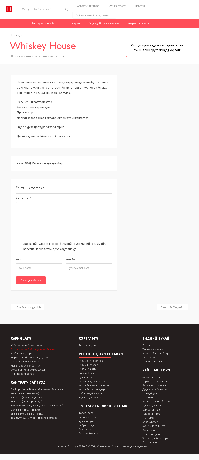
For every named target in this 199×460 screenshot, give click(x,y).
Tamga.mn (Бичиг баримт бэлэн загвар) (34, 417)
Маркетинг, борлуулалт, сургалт (30, 357)
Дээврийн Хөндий (171, 307)
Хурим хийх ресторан (91, 360)
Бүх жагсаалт (117, 6)
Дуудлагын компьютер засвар (28, 369)
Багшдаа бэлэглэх (89, 433)
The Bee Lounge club (29, 307)
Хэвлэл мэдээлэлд (152, 349)
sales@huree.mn (153, 361)
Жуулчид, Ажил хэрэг (91, 397)
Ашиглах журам (87, 345)
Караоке (147, 397)
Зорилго (147, 345)
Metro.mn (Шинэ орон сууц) (26, 401)
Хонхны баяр (86, 373)
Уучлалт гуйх (86, 421)
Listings (16, 35)
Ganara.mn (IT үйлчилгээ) (25, 409)
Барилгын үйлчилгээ (154, 381)
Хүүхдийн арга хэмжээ (104, 23)
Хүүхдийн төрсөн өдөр (92, 389)
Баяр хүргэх (86, 429)
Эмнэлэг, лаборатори (155, 438)
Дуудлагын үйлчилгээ (155, 389)
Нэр (19, 259)
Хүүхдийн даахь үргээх (92, 381)
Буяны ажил (86, 377)
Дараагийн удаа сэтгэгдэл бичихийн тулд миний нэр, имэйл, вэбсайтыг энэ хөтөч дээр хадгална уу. (64, 246)
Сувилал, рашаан (152, 405)
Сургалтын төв (151, 409)
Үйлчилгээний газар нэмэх (93, 15)
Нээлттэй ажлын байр (155, 353)
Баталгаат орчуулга (154, 385)
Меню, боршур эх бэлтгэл (26, 365)
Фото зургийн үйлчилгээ (25, 361)
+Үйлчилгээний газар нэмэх (27, 345)
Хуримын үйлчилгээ (154, 426)
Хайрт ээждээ (87, 425)
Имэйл (71, 259)
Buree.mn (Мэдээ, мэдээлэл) (27, 397)
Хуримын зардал (88, 365)
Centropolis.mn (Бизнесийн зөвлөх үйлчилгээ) (37, 389)
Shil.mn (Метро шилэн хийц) (27, 413)
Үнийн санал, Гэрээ (22, 353)
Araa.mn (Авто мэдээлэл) (25, 393)
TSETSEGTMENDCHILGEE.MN (103, 406)
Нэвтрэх (140, 6)
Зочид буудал (150, 393)
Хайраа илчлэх (87, 417)
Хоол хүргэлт (150, 422)
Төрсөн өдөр (86, 413)
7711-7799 (149, 357)
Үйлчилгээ (148, 417)
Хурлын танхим (87, 369)
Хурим (76, 23)
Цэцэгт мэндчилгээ (153, 434)
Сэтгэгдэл (23, 198)
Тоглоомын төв (151, 413)
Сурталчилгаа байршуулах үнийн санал (34, 349)
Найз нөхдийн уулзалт (92, 393)
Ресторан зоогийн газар (47, 23)
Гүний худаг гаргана (23, 373)
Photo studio (149, 442)
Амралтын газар (138, 23)
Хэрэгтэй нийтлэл (88, 6)
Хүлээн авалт (150, 430)
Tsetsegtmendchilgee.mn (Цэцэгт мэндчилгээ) (37, 405)
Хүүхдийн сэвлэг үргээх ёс (94, 385)
